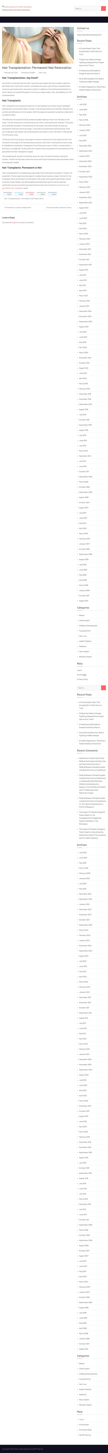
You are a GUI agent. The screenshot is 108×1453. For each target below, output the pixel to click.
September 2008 (85, 492)
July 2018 (82, 414)
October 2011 (84, 471)
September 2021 (85, 265)
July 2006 (82, 564)
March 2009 (83, 482)
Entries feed (84, 1424)
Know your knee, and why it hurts (58, 207)
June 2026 (83, 109)
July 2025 (82, 135)
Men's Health (84, 651)
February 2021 (84, 301)
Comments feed (85, 1430)
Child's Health (84, 620)
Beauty (82, 615)
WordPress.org (85, 1435)
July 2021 (82, 275)
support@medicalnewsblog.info (89, 35)
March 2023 (83, 182)
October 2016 (84, 420)
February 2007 (84, 539)
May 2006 (82, 575)
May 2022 (82, 223)
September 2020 (85, 321)
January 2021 (84, 306)
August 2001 (83, 601)
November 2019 (85, 358)
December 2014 (85, 456)
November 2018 (85, 399)
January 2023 (84, 192)
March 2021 (83, 296)
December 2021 (85, 249)
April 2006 (83, 580)
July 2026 (82, 104)
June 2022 (83, 218)
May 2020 (82, 342)
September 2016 (85, 425)
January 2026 (84, 130)
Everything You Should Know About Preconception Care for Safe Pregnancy (92, 835)
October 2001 (84, 595)
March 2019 (83, 383)
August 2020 (83, 327)
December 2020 (85, 311)
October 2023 (84, 171)
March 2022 (83, 233)
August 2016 (83, 430)
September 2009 (85, 477)
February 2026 (84, 125)
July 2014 (82, 461)
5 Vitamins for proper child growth (18, 207)
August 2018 (83, 409)
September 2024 (85, 151)
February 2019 (84, 389)
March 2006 (83, 585)
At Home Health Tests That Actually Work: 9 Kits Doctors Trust (90, 51)
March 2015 (83, 451)
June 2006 (83, 570)
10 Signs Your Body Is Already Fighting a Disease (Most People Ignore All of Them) (91, 62)
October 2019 (84, 363)
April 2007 (83, 528)
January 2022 (84, 244)
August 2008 (83, 497)
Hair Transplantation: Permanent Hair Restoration (24, 198)
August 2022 (83, 208)
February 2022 (84, 239)
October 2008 (84, 487)
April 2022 (83, 228)
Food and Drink (85, 631)
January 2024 (84, 156)
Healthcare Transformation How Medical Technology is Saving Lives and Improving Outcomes (92, 761)
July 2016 (82, 435)
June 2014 (83, 466)
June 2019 (83, 373)
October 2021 (84, 259)
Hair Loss (42, 72)
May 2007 (82, 523)
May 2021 (82, 285)
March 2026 (83, 120)
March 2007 (83, 533)
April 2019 (83, 378)
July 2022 (82, 213)
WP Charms (38, 1449)
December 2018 (85, 394)
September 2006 (85, 554)
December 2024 (85, 146)
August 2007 (83, 508)
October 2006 (84, 549)
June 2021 (83, 280)
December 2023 (85, 161)
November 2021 (85, 254)
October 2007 (84, 502)
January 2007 (84, 544)
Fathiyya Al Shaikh (28, 72)
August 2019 (83, 368)
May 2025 (82, 140)
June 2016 (83, 440)
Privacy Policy (82, 679)
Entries (81, 675)
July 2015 (82, 445)
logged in (15, 222)
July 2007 (82, 513)
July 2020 (82, 332)
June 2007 (83, 518)
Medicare (82, 646)
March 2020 (83, 352)
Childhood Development (88, 626)
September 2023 (85, 177)
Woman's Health (85, 657)
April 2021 (83, 290)
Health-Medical (85, 641)
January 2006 (84, 590)
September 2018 (85, 404)
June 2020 (83, 337)
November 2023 (85, 166)
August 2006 (83, 559)
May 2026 (82, 115)
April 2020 (83, 347)
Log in (79, 670)
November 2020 (85, 316)
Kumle (28, 1449)
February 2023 (84, 187)
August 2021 (83, 270)
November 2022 (85, 197)
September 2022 (85, 202)
